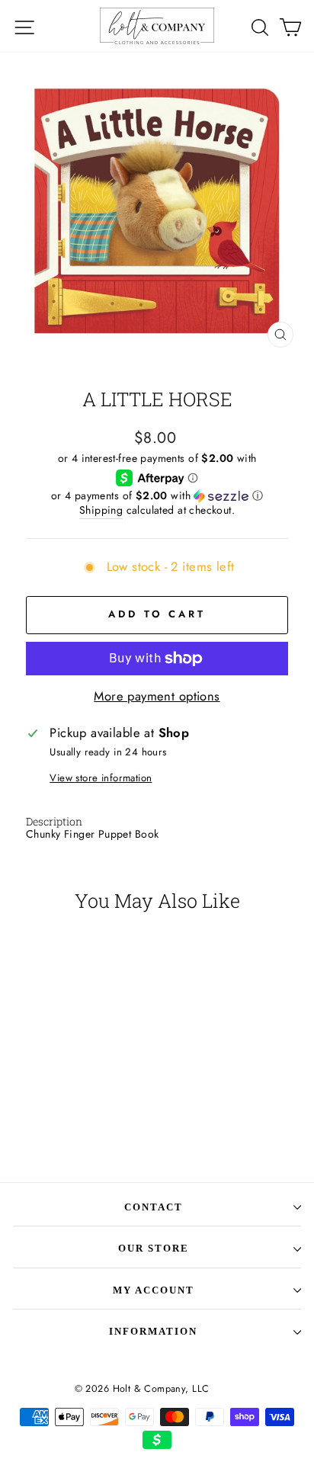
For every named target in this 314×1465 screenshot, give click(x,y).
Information (153, 1331)
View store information (101, 778)
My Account (153, 1290)
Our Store (153, 1248)
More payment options (156, 696)
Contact (153, 1207)
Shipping (101, 510)
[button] (157, 495)
